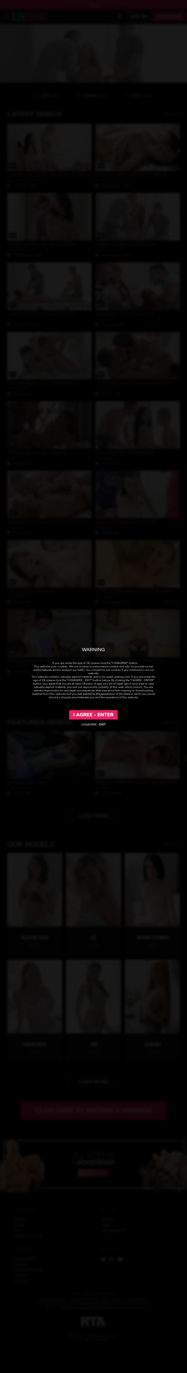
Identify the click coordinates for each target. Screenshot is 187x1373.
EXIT (102, 724)
